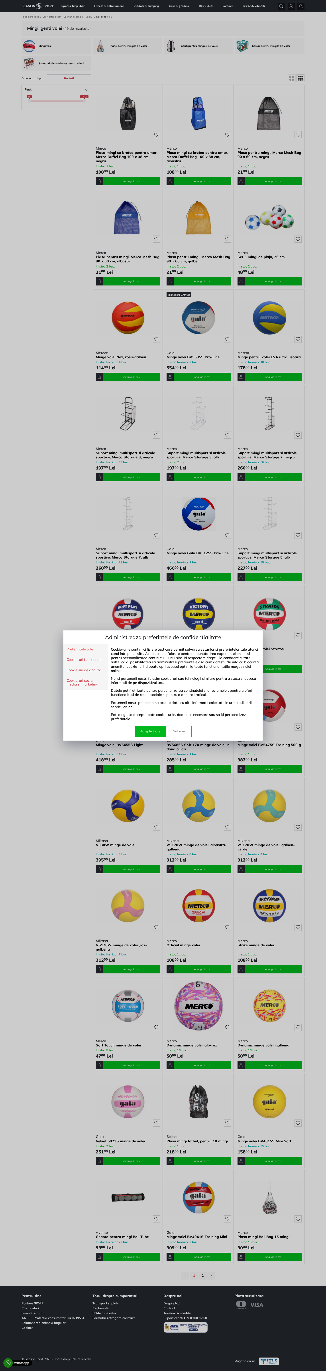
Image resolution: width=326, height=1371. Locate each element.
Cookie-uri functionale (84, 660)
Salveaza (179, 731)
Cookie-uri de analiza (84, 670)
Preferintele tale (80, 649)
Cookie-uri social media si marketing (82, 682)
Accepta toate (150, 731)
